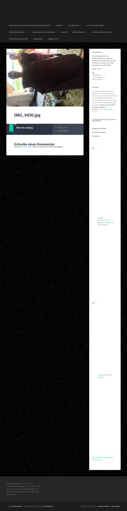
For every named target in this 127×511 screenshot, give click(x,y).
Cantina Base (16, 506)
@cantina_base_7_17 (105, 220)
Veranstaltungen (17, 32)
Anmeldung (53, 39)
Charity (59, 25)
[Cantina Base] (63, 11)
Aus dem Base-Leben (94, 25)
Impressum (38, 39)
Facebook (101, 377)
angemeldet (27, 147)
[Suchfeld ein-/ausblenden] (117, 39)
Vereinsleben (78, 32)
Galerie (64, 32)
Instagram (107, 222)
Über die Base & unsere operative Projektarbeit (30, 25)
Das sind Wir (73, 25)
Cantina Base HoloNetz (102, 32)
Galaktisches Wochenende (43, 32)
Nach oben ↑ (116, 506)
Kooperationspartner (18, 39)
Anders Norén (103, 506)
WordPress (48, 506)
